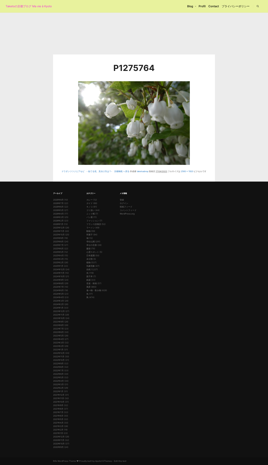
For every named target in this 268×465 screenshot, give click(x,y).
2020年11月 (58, 440)
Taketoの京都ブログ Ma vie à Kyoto (20, 6)
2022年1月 (58, 391)
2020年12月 (59, 436)
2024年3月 (58, 300)
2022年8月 (58, 367)
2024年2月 (58, 304)
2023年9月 (58, 321)
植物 (88, 262)
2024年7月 (58, 287)
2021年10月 (58, 401)
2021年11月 (58, 398)
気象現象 (90, 266)
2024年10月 (59, 276)
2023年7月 (58, 328)
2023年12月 (59, 311)
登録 (122, 199)
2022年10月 (59, 360)
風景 (88, 287)
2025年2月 (58, 262)
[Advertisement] (134, 33)
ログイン (124, 203)
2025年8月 (58, 241)
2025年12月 (59, 227)
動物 (88, 231)
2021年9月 (58, 405)
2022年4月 (58, 381)
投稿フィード (126, 206)
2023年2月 (58, 346)
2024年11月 (58, 273)
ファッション (92, 220)
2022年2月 (58, 388)
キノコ (89, 206)
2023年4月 (58, 339)
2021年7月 (58, 412)
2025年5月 (58, 252)
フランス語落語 (93, 224)
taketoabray (142, 171)
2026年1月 (58, 224)
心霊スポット (92, 252)
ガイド (89, 203)
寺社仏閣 (90, 241)
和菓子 (89, 234)
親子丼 (89, 276)
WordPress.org (127, 213)
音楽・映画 (91, 283)
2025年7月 (58, 245)
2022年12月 (59, 353)
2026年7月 (58, 203)
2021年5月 (58, 419)
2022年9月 (58, 363)
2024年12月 (59, 269)
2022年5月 (58, 377)
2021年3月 (58, 426)
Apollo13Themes (103, 461)
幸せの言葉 (91, 245)
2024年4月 (58, 297)
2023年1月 (58, 349)
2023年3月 (58, 342)
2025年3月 (58, 259)
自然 (88, 269)
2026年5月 (58, 210)
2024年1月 (58, 307)
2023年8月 (58, 325)
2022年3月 (58, 384)
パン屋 (89, 217)
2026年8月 (58, 199)
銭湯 (88, 280)
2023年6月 (58, 332)
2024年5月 (58, 293)
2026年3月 (58, 217)
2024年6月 (58, 290)
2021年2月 (58, 429)
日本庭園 (90, 255)
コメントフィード (128, 210)
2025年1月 (58, 266)
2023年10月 (59, 318)
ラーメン (90, 227)
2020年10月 (59, 443)
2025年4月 (58, 255)
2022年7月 (58, 370)
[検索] (257, 6)
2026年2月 (58, 220)
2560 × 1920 (187, 171)
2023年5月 (58, 335)
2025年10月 (59, 234)
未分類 (89, 259)
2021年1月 (58, 433)
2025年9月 (58, 238)
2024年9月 (58, 280)
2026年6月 (58, 206)
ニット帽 (90, 213)
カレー (89, 199)
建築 (88, 248)
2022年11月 (58, 356)
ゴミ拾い (90, 210)
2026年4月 (58, 213)
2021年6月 (58, 415)
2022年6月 (58, 374)
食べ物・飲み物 (93, 290)
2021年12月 (58, 395)
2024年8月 (58, 283)
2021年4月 (58, 422)
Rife (55, 461)
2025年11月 (58, 231)
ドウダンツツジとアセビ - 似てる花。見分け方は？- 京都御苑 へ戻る (95, 171)
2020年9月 (58, 447)
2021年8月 (58, 408)
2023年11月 (58, 314)
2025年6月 (58, 248)
